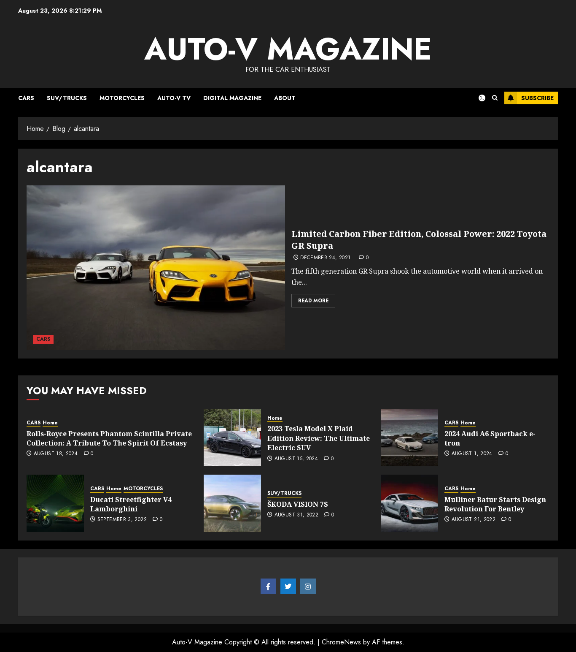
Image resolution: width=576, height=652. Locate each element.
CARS (26, 98)
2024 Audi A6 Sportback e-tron (490, 438)
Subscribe (537, 98)
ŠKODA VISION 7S (297, 504)
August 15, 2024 (296, 459)
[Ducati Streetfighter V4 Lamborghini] (55, 503)
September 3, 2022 (122, 519)
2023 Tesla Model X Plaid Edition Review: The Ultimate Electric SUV (318, 438)
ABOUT (285, 98)
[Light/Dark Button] (476, 98)
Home (50, 423)
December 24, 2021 (325, 258)
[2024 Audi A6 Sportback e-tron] (409, 437)
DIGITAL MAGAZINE (232, 98)
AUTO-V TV (174, 98)
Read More (313, 300)
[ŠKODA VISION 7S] (232, 503)
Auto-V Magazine (288, 49)
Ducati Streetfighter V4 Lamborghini (131, 504)
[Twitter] (288, 587)
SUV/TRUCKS (67, 98)
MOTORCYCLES (122, 98)
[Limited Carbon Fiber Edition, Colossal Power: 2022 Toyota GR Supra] (156, 267)
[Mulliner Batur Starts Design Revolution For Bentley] (409, 503)
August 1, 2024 (472, 454)
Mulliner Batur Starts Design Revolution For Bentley (495, 504)
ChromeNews (341, 642)
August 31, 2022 (296, 515)
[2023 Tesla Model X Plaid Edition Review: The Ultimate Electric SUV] (232, 437)
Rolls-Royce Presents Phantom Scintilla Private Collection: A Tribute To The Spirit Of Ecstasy (109, 438)
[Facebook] (268, 587)
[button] (495, 98)
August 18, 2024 (56, 454)
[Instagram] (308, 587)
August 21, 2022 (473, 519)
